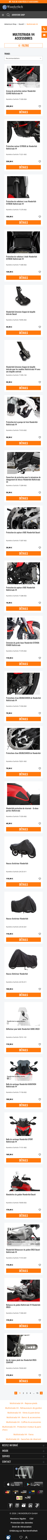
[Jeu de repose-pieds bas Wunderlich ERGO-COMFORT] (23, 1346)
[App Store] (13, 1484)
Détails (23, 112)
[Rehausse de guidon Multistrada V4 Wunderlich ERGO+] (23, 1291)
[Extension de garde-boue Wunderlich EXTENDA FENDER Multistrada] (23, 628)
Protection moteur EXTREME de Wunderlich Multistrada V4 (21, 147)
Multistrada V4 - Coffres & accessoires (23, 1422)
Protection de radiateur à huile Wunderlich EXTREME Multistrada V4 (21, 257)
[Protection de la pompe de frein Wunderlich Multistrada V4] (23, 408)
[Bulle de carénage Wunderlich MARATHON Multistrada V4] (23, 1070)
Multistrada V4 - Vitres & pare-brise (23, 1412)
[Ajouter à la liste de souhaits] (40, 106)
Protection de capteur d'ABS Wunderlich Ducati (23, 532)
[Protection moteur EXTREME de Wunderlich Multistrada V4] (23, 132)
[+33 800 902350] (44, 28)
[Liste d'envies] (21, 1537)
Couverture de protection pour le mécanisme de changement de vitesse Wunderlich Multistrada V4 (23, 479)
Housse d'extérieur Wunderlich (17, 863)
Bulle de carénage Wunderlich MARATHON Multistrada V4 (21, 1085)
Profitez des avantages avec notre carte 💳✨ (21, 1)
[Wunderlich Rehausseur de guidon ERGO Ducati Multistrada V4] (23, 1235)
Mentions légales (18, 1518)
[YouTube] (23, 1505)
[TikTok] (36, 1505)
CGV (31, 1518)
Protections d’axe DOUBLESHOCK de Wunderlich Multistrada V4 (23, 699)
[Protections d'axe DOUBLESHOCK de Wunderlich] (23, 739)
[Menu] (2, 14)
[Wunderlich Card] (23, 1472)
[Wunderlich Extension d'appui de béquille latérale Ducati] (23, 297)
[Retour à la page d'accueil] (13, 7)
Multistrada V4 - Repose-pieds (23, 1403)
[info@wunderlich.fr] (44, 35)
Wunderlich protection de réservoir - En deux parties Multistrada (22, 809)
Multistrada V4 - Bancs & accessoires (23, 1417)
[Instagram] (16, 1505)
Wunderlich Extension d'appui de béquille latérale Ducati (20, 313)
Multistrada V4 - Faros (23, 1434)
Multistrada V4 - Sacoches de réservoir (23, 1439)
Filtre (25, 45)
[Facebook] (10, 1505)
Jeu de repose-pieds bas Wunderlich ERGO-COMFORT (21, 1361)
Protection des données (22, 1522)
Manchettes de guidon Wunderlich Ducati (21, 1194)
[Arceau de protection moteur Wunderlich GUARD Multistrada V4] (23, 77)
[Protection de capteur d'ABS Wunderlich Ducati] (23, 518)
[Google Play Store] (33, 1484)
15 (37, 1393)
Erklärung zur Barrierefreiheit (23, 1530)
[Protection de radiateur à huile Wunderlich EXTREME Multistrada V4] (23, 242)
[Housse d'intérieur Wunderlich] (23, 959)
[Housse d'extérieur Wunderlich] (23, 849)
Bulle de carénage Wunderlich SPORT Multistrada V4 (19, 1140)
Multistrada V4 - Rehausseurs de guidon (23, 1408)
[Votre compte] (26, 1537)
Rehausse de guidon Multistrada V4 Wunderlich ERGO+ (23, 1306)
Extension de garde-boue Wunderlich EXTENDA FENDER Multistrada (22, 644)
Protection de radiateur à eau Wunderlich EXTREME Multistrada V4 (21, 202)
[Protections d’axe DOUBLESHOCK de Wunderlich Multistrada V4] (23, 684)
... (33, 1393)
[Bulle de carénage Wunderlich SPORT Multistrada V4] (23, 1125)
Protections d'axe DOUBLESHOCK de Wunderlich (23, 753)
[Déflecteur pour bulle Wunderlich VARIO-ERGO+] (23, 1015)
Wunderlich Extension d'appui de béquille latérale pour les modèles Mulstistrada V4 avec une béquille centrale (23, 369)
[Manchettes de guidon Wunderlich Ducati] (23, 1180)
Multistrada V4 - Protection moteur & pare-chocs (21, 1428)
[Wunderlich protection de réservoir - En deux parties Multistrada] (23, 794)
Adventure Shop (18, 14)
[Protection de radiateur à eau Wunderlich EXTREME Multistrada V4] (23, 187)
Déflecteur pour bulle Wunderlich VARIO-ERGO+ (23, 1029)
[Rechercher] (8, 14)
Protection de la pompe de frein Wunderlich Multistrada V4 (21, 423)
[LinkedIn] (30, 1505)
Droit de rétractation (21, 1526)
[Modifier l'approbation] (8, 1537)
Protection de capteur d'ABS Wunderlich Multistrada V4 (20, 588)
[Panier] (45, 14)
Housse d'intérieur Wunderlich (17, 974)
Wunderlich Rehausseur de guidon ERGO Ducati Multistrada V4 (23, 1251)
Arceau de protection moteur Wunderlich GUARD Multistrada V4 (21, 92)
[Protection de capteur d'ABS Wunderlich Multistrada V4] (23, 573)
